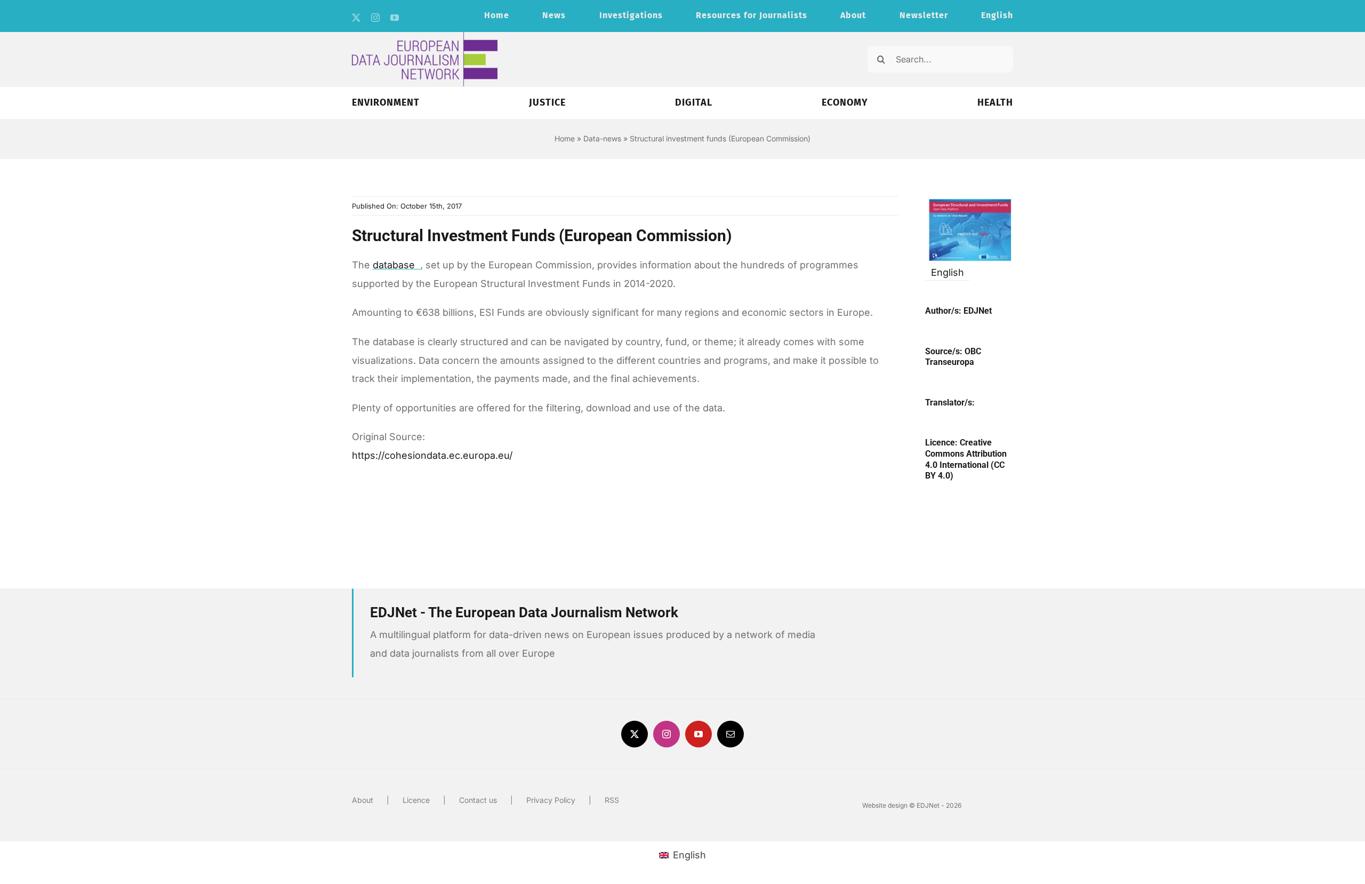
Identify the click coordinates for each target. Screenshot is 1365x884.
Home (565, 138)
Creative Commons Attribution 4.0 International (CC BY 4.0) (966, 459)
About (362, 800)
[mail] (730, 734)
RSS (612, 800)
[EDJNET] (424, 36)
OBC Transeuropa (953, 357)
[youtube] (394, 17)
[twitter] (356, 17)
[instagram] (375, 17)
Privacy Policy (550, 800)
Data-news (602, 138)
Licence (416, 800)
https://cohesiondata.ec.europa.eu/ (432, 455)
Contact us (478, 800)
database (395, 264)
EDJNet (977, 311)
